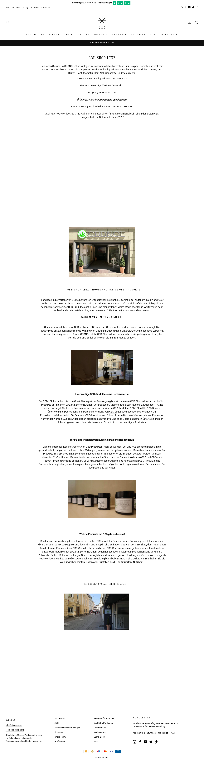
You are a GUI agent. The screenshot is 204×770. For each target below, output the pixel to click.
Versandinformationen (104, 718)
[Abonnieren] (173, 733)
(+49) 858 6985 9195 (15, 730)
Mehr (153, 34)
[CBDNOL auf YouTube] (145, 742)
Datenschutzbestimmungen (67, 727)
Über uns (59, 732)
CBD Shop (127, 106)
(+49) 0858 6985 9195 (104, 92)
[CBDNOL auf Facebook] (140, 742)
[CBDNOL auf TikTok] (156, 742)
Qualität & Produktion (103, 723)
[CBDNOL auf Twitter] (151, 742)
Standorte (169, 34)
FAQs (96, 741)
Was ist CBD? (13, 7)
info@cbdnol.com (14, 725)
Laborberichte (100, 727)
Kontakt (45, 7)
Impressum (60, 718)
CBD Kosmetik (97, 34)
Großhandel (60, 741)
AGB (57, 723)
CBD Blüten (50, 34)
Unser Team (60, 737)
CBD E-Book (99, 737)
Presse (35, 7)
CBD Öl (31, 34)
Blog (25, 7)
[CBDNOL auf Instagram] (134, 742)
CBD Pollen (73, 34)
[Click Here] (121, 4)
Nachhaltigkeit (100, 732)
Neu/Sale (119, 34)
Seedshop (138, 34)
